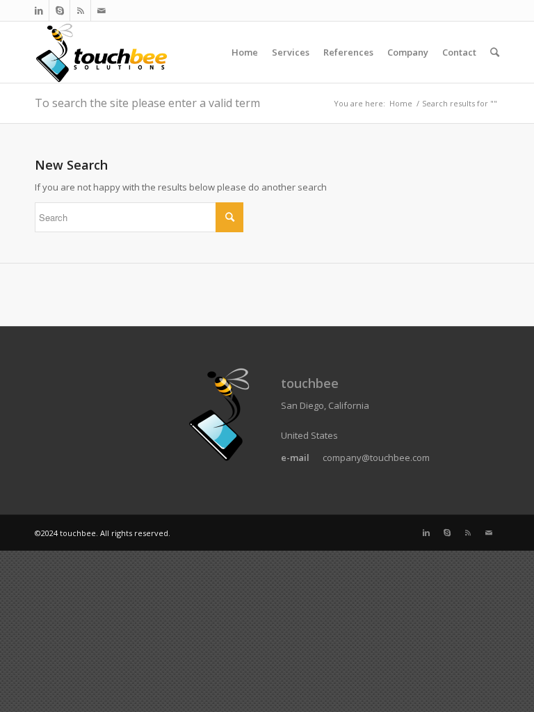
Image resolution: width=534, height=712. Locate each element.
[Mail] (101, 10)
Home (400, 103)
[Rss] (80, 10)
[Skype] (59, 10)
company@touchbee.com (376, 457)
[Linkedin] (39, 10)
